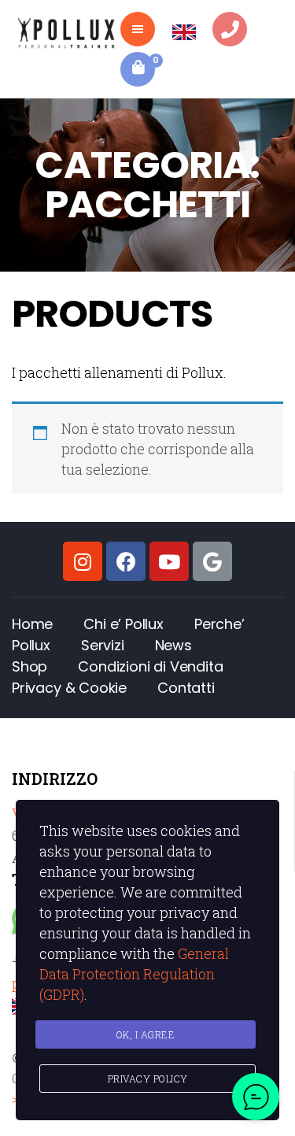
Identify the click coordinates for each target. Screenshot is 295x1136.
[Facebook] (126, 561)
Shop (29, 666)
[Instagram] (82, 561)
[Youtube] (169, 561)
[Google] (212, 561)
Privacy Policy (148, 1078)
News (173, 645)
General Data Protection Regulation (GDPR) (134, 974)
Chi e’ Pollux (123, 624)
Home (32, 624)
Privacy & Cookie (69, 688)
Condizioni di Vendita (150, 666)
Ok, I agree (145, 1034)
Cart (154, 60)
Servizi (102, 645)
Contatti (186, 688)
